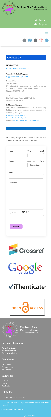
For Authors (6, 369)
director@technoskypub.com (17, 68)
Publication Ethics (9, 348)
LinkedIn (5, 381)
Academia (6, 386)
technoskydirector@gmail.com (18, 118)
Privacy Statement (9, 350)
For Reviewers (7, 367)
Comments (13, 182)
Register (43, 24)
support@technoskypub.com (17, 76)
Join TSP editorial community (13, 398)
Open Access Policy (9, 353)
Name (11, 151)
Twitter (5, 383)
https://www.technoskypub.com (26, 120)
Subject (11, 172)
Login (42, 20)
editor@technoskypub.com (16, 115)
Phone (11, 161)
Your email (35, 151)
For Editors (6, 364)
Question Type (35, 161)
